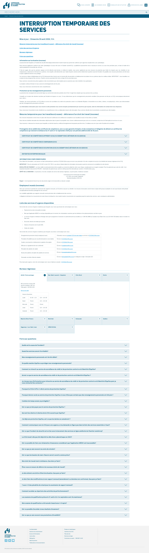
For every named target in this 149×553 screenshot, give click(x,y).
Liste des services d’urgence (29, 48)
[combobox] (72, 12)
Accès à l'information (34, 533)
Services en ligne (137, 5)
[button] (146, 12)
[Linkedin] (9, 540)
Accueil (6, 16)
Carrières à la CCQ (68, 531)
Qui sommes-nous (100, 5)
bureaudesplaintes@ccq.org (69, 252)
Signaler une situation (118, 5)
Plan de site (67, 533)
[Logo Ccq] (10, 533)
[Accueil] (14, 5)
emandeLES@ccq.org (68, 256)
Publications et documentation (37, 542)
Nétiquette (32, 538)
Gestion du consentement (35, 531)
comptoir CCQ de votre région (74, 235)
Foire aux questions (26, 56)
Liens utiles (32, 536)
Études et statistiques (69, 529)
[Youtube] (13, 540)
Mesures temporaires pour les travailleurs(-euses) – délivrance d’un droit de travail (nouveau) (52, 44)
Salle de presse (33, 540)
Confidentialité (33, 529)
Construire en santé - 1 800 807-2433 (73, 538)
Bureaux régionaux (26, 52)
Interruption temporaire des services (16, 16)
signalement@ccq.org (67, 245)
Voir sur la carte (25, 290)
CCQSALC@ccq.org (94, 235)
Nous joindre (85, 5)
